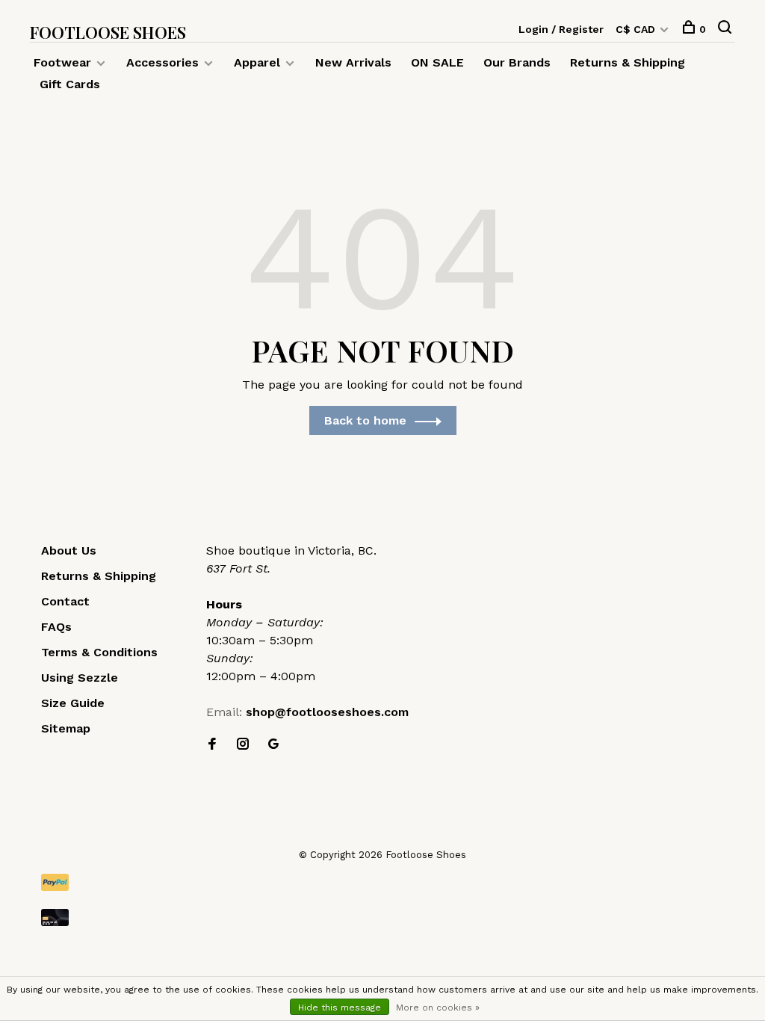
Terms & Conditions (99, 652)
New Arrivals (353, 62)
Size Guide (73, 703)
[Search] (726, 29)
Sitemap (65, 728)
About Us (68, 550)
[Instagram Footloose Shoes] (243, 745)
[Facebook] (212, 745)
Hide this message (339, 1007)
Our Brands (517, 62)
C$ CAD (637, 29)
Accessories (162, 62)
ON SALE (437, 62)
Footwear (62, 62)
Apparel (257, 62)
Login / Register (561, 29)
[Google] (273, 745)
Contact (65, 601)
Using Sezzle (79, 677)
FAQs (56, 627)
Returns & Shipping (627, 62)
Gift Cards (70, 84)
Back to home (365, 420)
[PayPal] (382, 882)
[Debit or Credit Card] (382, 917)
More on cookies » (438, 1007)
